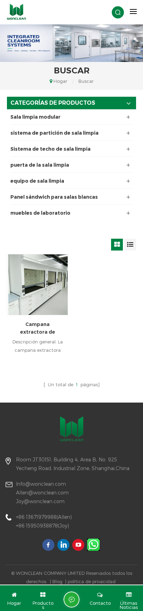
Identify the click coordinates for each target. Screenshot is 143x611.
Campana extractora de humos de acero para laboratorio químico (37, 328)
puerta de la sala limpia (39, 165)
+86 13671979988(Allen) (44, 517)
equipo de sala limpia (37, 181)
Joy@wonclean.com (40, 501)
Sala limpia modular (35, 117)
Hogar (60, 81)
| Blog (56, 581)
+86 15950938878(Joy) (42, 526)
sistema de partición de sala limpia (54, 133)
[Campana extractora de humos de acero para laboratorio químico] (37, 284)
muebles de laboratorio (40, 213)
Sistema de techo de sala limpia (50, 149)
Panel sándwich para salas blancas (54, 197)
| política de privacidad (90, 581)
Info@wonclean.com (41, 484)
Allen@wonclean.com (42, 492)
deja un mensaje (71, 600)
